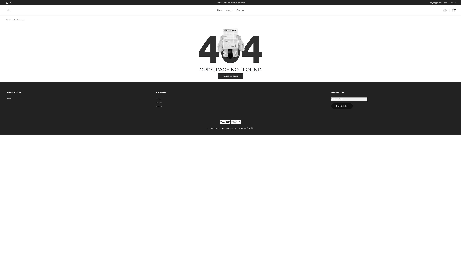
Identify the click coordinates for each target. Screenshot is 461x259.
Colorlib (249, 128)
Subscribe (342, 106)
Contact (240, 10)
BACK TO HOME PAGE (230, 76)
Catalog (229, 10)
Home (220, 10)
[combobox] (453, 3)
